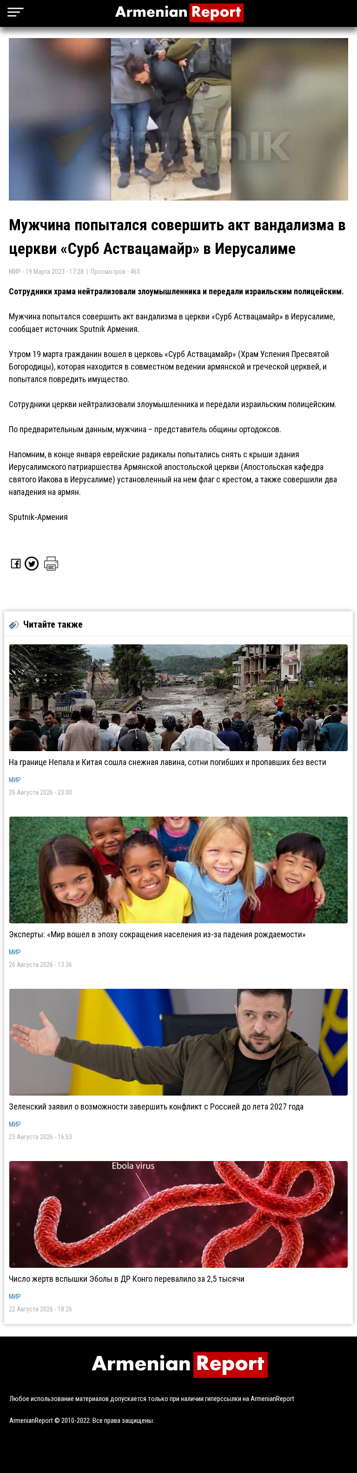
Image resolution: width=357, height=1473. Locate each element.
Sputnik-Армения (38, 517)
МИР (15, 780)
